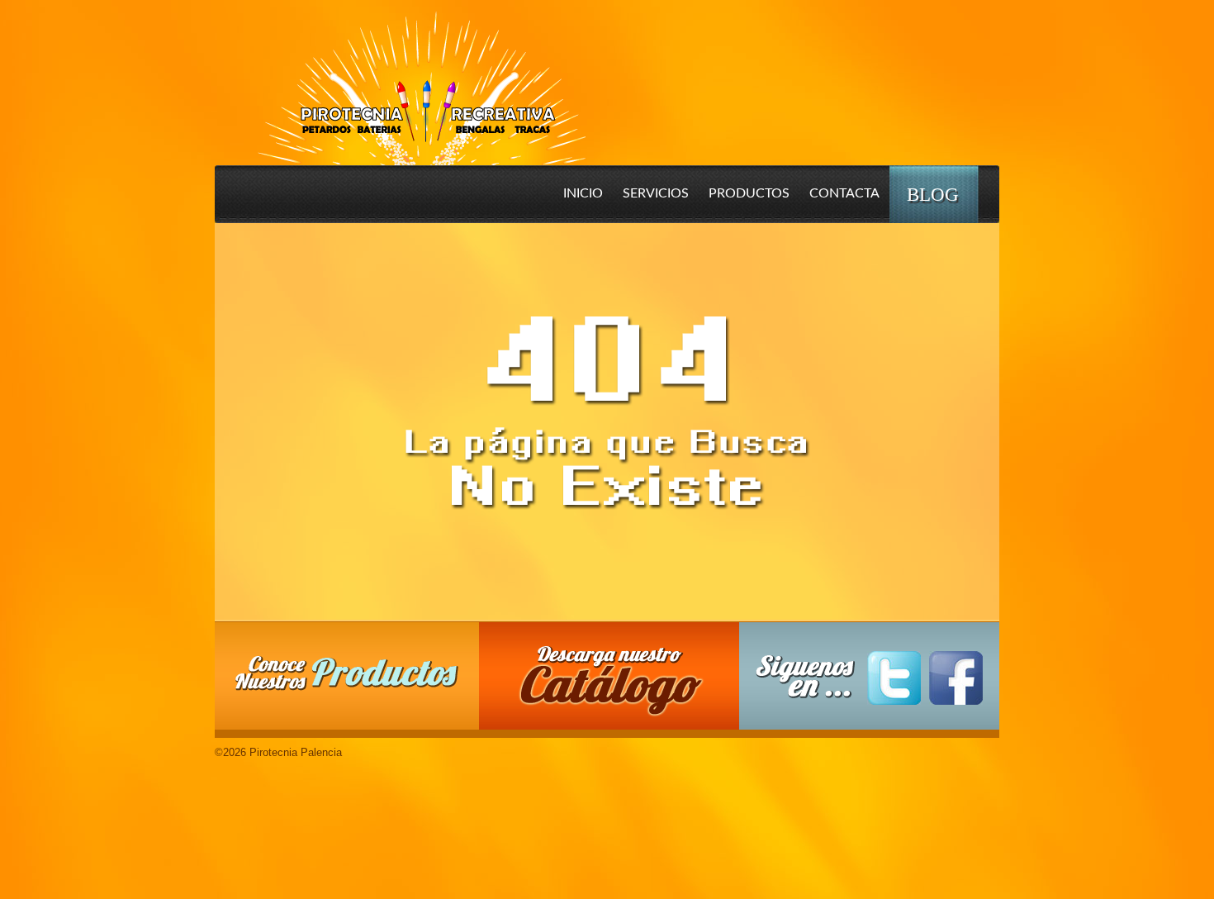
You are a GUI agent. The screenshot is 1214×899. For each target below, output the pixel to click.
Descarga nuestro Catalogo (618, 684)
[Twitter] (894, 678)
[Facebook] (956, 678)
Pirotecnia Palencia (421, 77)
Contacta (844, 193)
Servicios (656, 193)
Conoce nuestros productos (346, 673)
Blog (933, 194)
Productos (749, 193)
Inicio (583, 193)
